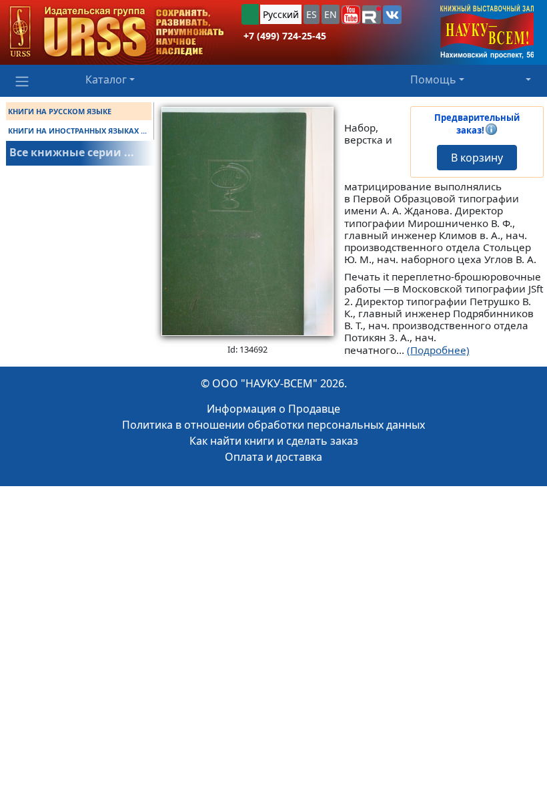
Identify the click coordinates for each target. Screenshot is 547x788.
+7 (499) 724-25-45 (284, 35)
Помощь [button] (433, 79)
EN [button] (330, 14)
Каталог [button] (106, 79)
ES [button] (311, 14)
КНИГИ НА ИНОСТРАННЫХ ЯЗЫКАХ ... (77, 131)
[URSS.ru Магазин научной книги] (116, 32)
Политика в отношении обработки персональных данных (273, 424)
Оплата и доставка (273, 456)
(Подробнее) (438, 350)
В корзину (477, 157)
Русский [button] (281, 14)
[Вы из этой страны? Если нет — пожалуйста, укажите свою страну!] (250, 14)
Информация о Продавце (273, 408)
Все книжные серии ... (71, 152)
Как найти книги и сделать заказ (273, 440)
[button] (351, 14)
